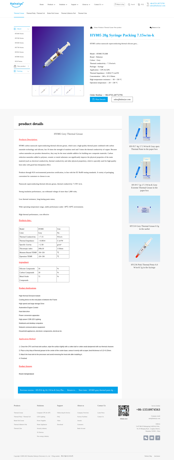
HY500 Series (19, 38)
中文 (142, 4)
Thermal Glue (18, 428)
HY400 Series (19, 33)
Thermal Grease (108, 27)
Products (100, 27)
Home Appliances (42, 424)
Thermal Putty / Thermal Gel (22, 416)
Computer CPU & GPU (43, 413)
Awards (79, 420)
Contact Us (100, 416)
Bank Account (81, 428)
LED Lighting (41, 416)
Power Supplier (41, 420)
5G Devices (40, 432)
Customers (80, 424)
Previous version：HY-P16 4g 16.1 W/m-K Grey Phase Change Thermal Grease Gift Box (56, 390)
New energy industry (43, 436)
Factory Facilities (82, 416)
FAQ (58, 416)
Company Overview (83, 413)
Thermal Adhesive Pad (20, 424)
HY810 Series (19, 52)
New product (117, 27)
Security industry (42, 428)
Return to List (156, 27)
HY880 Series (19, 57)
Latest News (100, 413)
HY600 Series (19, 43)
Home (96, 27)
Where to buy (120, 4)
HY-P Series (18, 61)
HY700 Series (19, 47)
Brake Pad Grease (19, 420)
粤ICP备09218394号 (67, 456)
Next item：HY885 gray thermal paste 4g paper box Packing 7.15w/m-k (108, 390)
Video (58, 420)
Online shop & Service (63, 413)
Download (60, 424)
